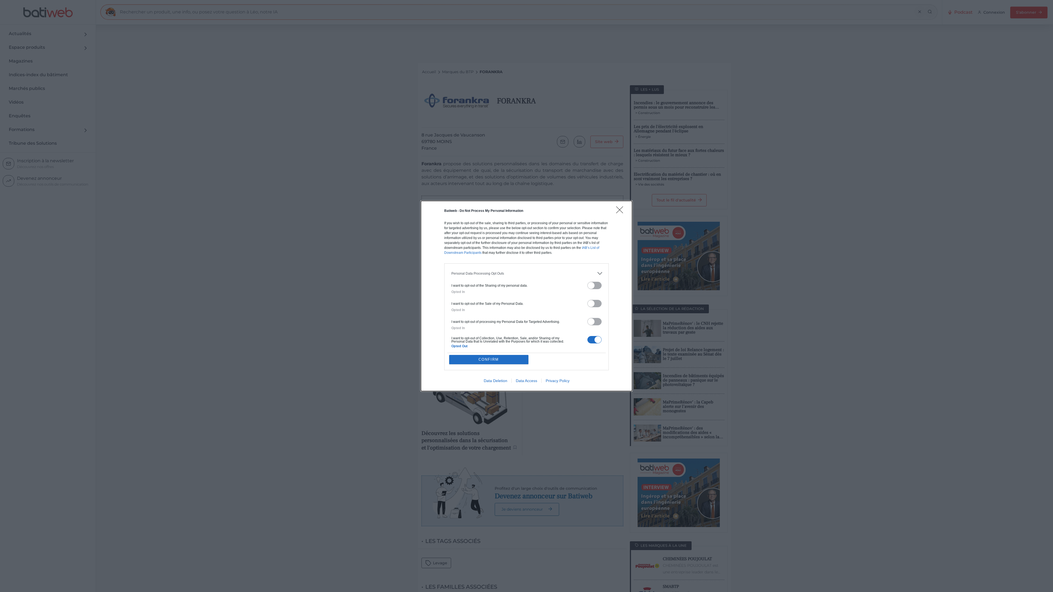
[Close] (621, 211)
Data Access (526, 380)
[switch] (594, 285)
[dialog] (526, 296)
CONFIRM (489, 359)
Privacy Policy (558, 380)
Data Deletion (495, 380)
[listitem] (526, 273)
